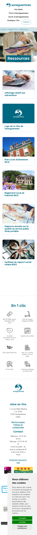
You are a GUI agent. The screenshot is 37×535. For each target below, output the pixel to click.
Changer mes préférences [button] (22, 527)
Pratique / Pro (12, 29)
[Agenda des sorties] (27, 327)
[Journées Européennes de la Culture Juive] (10, 327)
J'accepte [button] (22, 518)
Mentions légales (18, 422)
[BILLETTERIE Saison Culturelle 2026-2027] (10, 310)
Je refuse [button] (22, 522)
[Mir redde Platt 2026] (10, 343)
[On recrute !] (10, 360)
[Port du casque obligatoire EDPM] (27, 310)
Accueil (3, 29)
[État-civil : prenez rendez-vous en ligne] (27, 343)
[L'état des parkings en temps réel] (27, 360)
